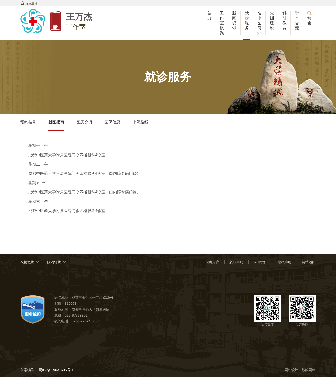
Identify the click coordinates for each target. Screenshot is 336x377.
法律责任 (260, 262)
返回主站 (28, 3)
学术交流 (297, 20)
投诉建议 (212, 262)
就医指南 (56, 122)
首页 (209, 15)
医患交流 (84, 122)
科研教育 (284, 20)
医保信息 (112, 122)
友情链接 (27, 262)
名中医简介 (259, 23)
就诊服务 (247, 20)
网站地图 (309, 262)
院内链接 (54, 262)
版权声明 (236, 262)
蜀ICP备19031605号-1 (56, 370)
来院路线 (140, 122)
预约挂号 (28, 122)
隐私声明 (284, 262)
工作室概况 (222, 23)
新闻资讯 (234, 20)
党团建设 (272, 20)
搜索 (309, 18)
